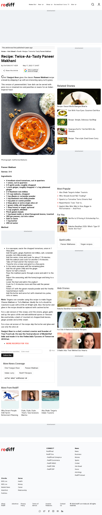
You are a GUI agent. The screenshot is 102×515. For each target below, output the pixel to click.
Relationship (22, 490)
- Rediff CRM (50, 466)
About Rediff (3, 504)
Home (31, 4)
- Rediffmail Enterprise (53, 457)
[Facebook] (49, 511)
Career (20, 487)
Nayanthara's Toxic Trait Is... (71, 203)
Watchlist (4, 490)
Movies (77, 457)
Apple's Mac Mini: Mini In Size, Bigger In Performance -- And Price (75, 207)
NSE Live (4, 484)
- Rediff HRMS (51, 463)
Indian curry (9, 373)
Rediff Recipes (25, 373)
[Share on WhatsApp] (40, 511)
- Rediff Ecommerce (53, 460)
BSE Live (4, 481)
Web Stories (63, 288)
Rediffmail (49, 451)
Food (19, 51)
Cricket (77, 463)
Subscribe (7, 355)
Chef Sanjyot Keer (12, 368)
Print (53, 350)
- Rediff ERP (50, 469)
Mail (34, 4)
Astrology (78, 472)
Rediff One (50, 454)
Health (20, 481)
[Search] (93, 5)
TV (68, 4)
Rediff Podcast (80, 475)
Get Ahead (11, 51)
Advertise (15, 504)
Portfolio (4, 493)
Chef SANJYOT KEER (10, 65)
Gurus (65, 4)
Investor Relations (49, 504)
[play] (78, 298)
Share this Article (12, 70)
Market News (5, 487)
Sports (77, 460)
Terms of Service (35, 504)
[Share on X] (44, 511)
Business (78, 454)
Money (48, 4)
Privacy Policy (23, 504)
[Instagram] (53, 511)
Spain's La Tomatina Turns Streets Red (75, 199)
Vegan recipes (86, 244)
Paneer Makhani (31, 368)
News (39, 4)
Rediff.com (79, 504)
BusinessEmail (58, 4)
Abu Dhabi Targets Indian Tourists (73, 192)
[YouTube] (58, 511)
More (72, 4)
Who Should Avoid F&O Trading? (72, 196)
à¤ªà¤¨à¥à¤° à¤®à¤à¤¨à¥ (16, 378)
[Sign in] (99, 5)
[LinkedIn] (62, 511)
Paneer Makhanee (68, 244)
